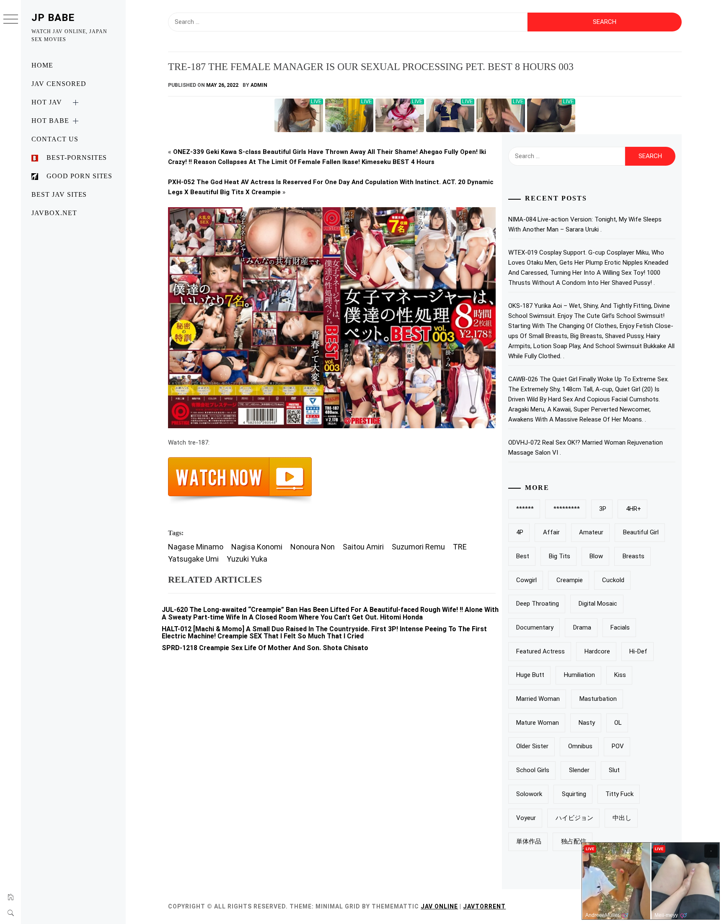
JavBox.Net (54, 212)
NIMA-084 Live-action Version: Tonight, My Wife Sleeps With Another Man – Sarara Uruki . (585, 224)
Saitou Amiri (363, 546)
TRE (460, 546)
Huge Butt (530, 675)
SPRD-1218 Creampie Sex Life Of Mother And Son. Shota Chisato (265, 648)
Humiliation (579, 675)
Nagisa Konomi (256, 546)
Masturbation (598, 699)
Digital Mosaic (598, 603)
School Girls (532, 770)
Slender (579, 770)
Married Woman (538, 699)
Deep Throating (537, 603)
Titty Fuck (619, 794)
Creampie (569, 580)
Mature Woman (537, 722)
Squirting (574, 794)
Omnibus (580, 746)
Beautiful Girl (641, 532)
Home (42, 65)
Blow (596, 556)
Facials (620, 627)
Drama (582, 627)
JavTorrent (484, 906)
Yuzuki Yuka (247, 558)
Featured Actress (540, 651)
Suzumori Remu (418, 546)
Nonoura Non (312, 546)
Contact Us (54, 139)
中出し (622, 818)
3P (602, 509)
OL (618, 722)
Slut (614, 770)
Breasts (633, 556)
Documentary (534, 627)
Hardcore (597, 651)
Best (522, 556)
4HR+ (633, 509)
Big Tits (559, 556)
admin (259, 85)
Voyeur (526, 818)
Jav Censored (58, 83)
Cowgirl (526, 580)
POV (618, 746)
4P (519, 532)
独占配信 (573, 841)
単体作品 (528, 841)
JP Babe (53, 17)
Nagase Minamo (195, 546)
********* (566, 509)
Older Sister (532, 746)
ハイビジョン (574, 818)
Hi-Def (638, 651)
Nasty (587, 722)
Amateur (591, 532)
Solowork (529, 794)
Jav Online (439, 906)
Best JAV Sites (59, 194)
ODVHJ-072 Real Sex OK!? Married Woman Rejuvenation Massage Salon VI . (585, 447)
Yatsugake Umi (193, 558)
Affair (551, 532)
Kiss (620, 675)
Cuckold (613, 580)
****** (525, 509)
